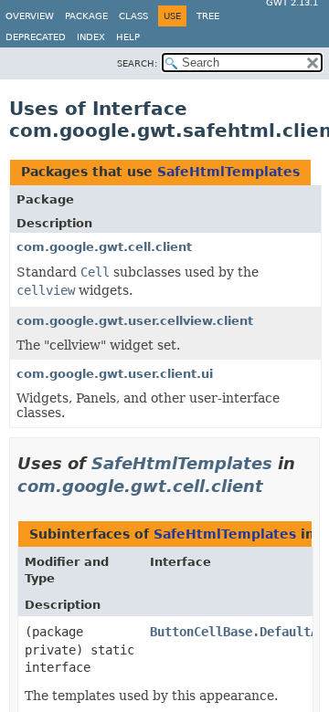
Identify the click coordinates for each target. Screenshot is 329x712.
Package (86, 16)
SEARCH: (137, 63)
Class (133, 16)
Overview (29, 16)
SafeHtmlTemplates (228, 171)
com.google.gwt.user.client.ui (114, 374)
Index (91, 37)
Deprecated (35, 37)
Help (128, 37)
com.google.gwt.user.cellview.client (134, 321)
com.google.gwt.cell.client (104, 247)
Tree (207, 16)
